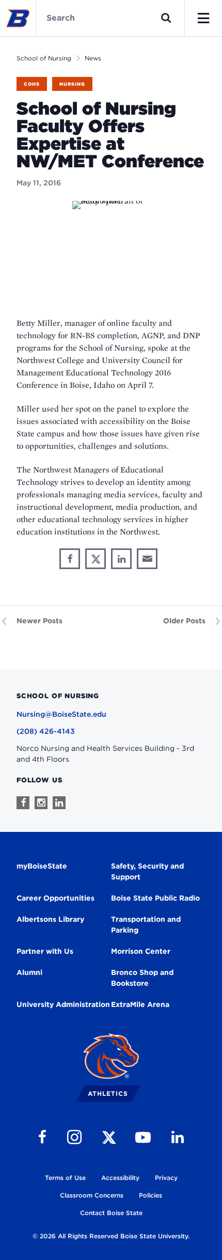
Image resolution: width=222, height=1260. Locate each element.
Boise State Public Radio (155, 898)
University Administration (63, 1004)
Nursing (72, 84)
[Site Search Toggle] (166, 18)
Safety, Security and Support (147, 871)
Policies (150, 1195)
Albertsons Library (50, 919)
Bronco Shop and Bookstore (142, 977)
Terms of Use (65, 1178)
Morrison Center (140, 951)
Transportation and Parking (146, 924)
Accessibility (120, 1178)
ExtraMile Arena (140, 1004)
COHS (32, 84)
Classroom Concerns (91, 1195)
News (93, 58)
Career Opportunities (55, 898)
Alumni (29, 972)
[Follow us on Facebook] (23, 802)
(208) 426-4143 (46, 731)
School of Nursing (44, 58)
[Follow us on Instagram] (41, 802)
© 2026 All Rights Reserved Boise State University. (111, 1236)
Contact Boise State (111, 1213)
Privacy (166, 1178)
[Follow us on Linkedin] (59, 802)
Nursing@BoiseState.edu (61, 714)
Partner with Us (45, 951)
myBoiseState (42, 866)
